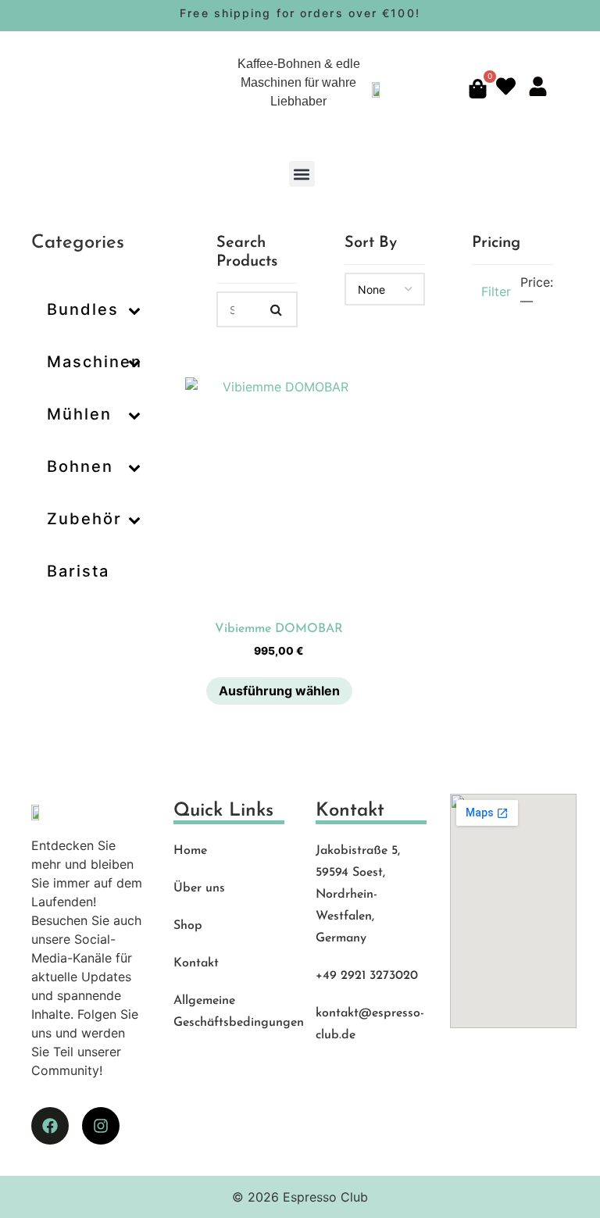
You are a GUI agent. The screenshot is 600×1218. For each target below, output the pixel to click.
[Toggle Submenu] (134, 309)
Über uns (199, 888)
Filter (496, 291)
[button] (302, 174)
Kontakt (196, 963)
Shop (187, 926)
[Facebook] (50, 1126)
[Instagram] (101, 1126)
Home (190, 851)
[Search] (276, 309)
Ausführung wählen (279, 690)
